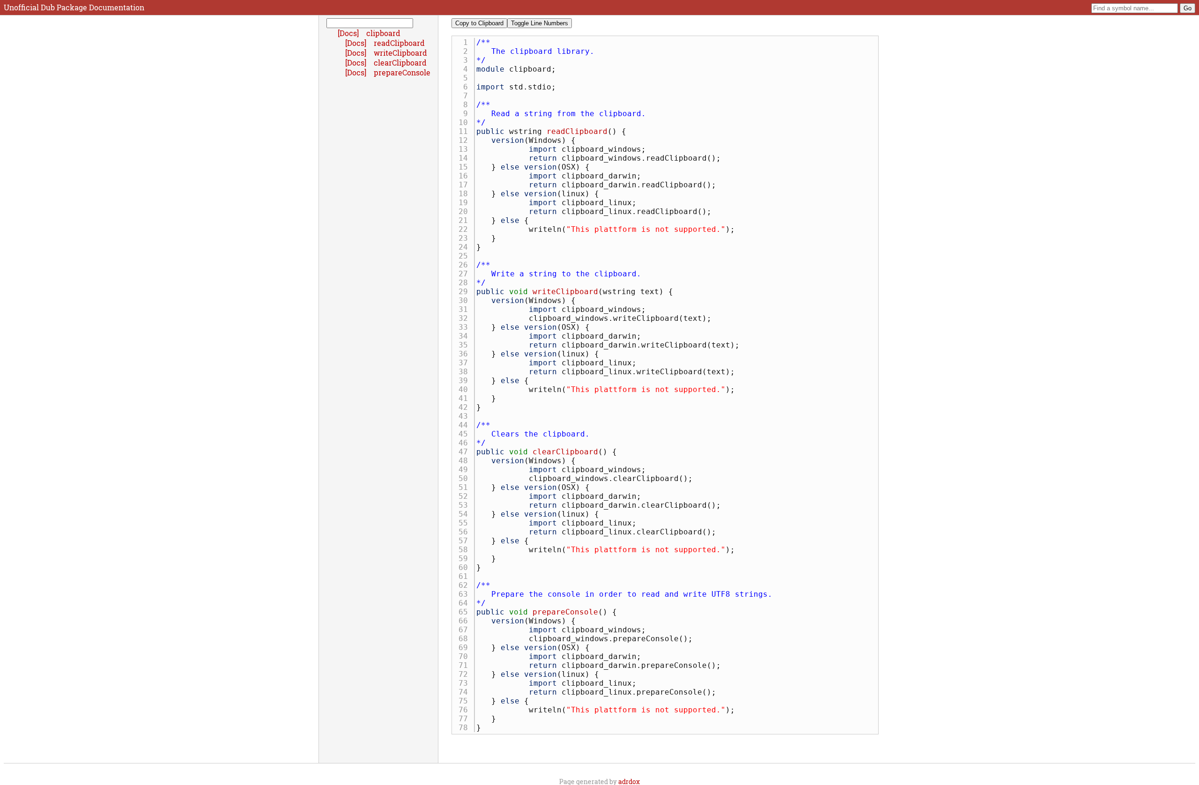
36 (466, 353)
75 (466, 700)
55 (466, 522)
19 (466, 202)
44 (466, 425)
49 (466, 469)
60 (466, 567)
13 (466, 149)
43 (466, 416)
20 (466, 211)
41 (466, 398)
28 (466, 282)
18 (466, 193)
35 (466, 345)
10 (466, 122)
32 (466, 318)
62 (466, 585)
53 (466, 505)
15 (466, 167)
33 (466, 327)
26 (466, 264)
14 (466, 158)
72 (466, 674)
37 (466, 362)
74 (466, 692)
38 (466, 371)
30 (466, 300)
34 (466, 336)
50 (466, 478)
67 (466, 629)
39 (466, 380)
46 (466, 442)
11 (466, 131)
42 (466, 407)
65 (466, 611)
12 (466, 140)
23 (466, 238)
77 (466, 718)
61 (466, 576)
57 (466, 540)
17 (466, 184)
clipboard (383, 33)
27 (466, 273)
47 (466, 451)
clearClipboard (565, 451)
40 (466, 389)
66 (466, 620)
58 (466, 549)
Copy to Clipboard (479, 23)
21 (466, 220)
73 (466, 683)
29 (466, 291)
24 (466, 247)
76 (466, 709)
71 (466, 665)
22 (466, 229)
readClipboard (577, 131)
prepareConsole (565, 611)
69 (466, 647)
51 (466, 487)
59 (466, 558)
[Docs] (349, 33)
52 (466, 496)
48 (466, 460)
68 (466, 638)
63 (466, 594)
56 (466, 531)
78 (466, 727)
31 (466, 309)
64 (466, 603)
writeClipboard (565, 291)
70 (466, 656)
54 (466, 514)
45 (466, 434)
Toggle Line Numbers (539, 23)
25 (466, 256)
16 (466, 175)
